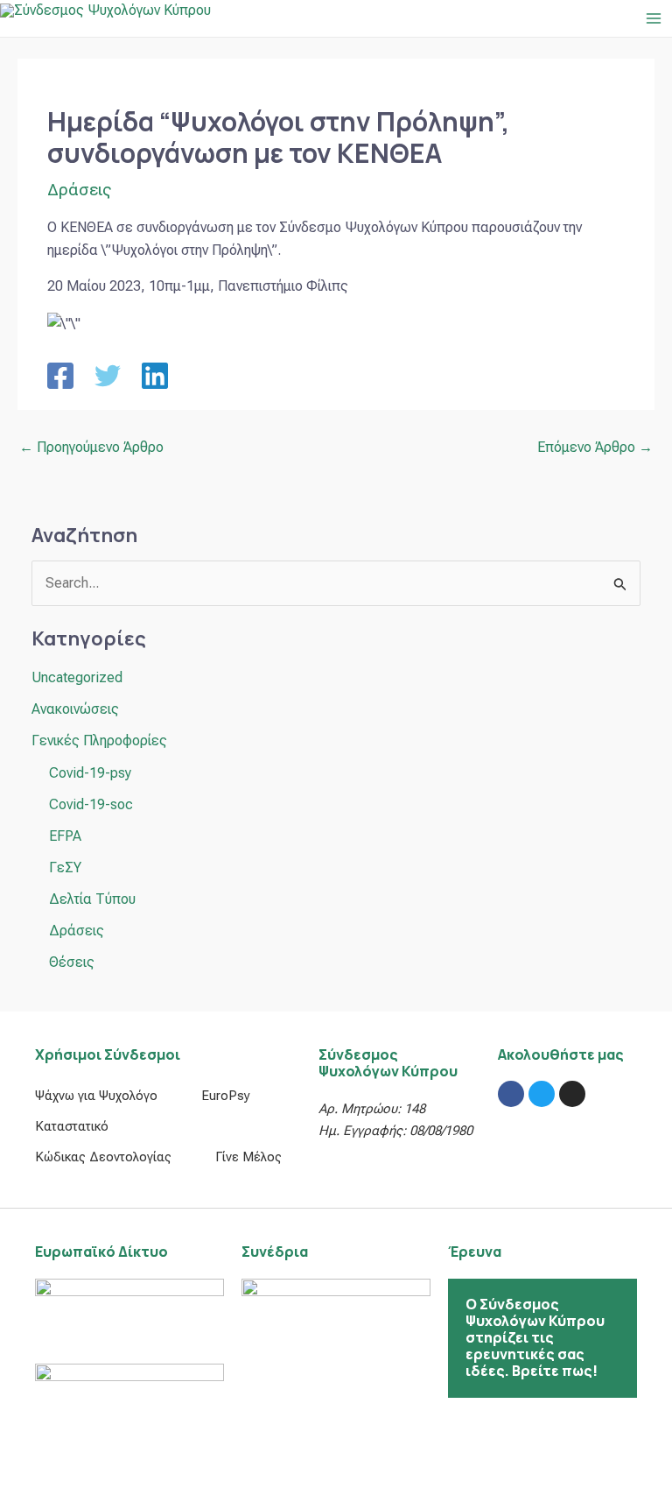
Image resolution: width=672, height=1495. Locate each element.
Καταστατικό (71, 1126)
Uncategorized (77, 677)
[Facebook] (60, 376)
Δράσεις (79, 190)
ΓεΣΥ (65, 867)
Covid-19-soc (91, 804)
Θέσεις (71, 962)
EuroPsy (225, 1096)
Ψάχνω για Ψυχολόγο (96, 1096)
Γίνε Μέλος (248, 1157)
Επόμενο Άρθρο (595, 447)
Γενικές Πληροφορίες (99, 740)
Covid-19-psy (90, 773)
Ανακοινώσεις (75, 709)
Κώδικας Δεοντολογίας (103, 1157)
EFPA (65, 836)
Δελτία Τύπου (92, 899)
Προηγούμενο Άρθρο (91, 447)
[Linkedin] (155, 376)
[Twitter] (107, 376)
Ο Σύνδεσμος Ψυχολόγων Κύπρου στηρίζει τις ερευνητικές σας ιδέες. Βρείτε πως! (535, 1337)
